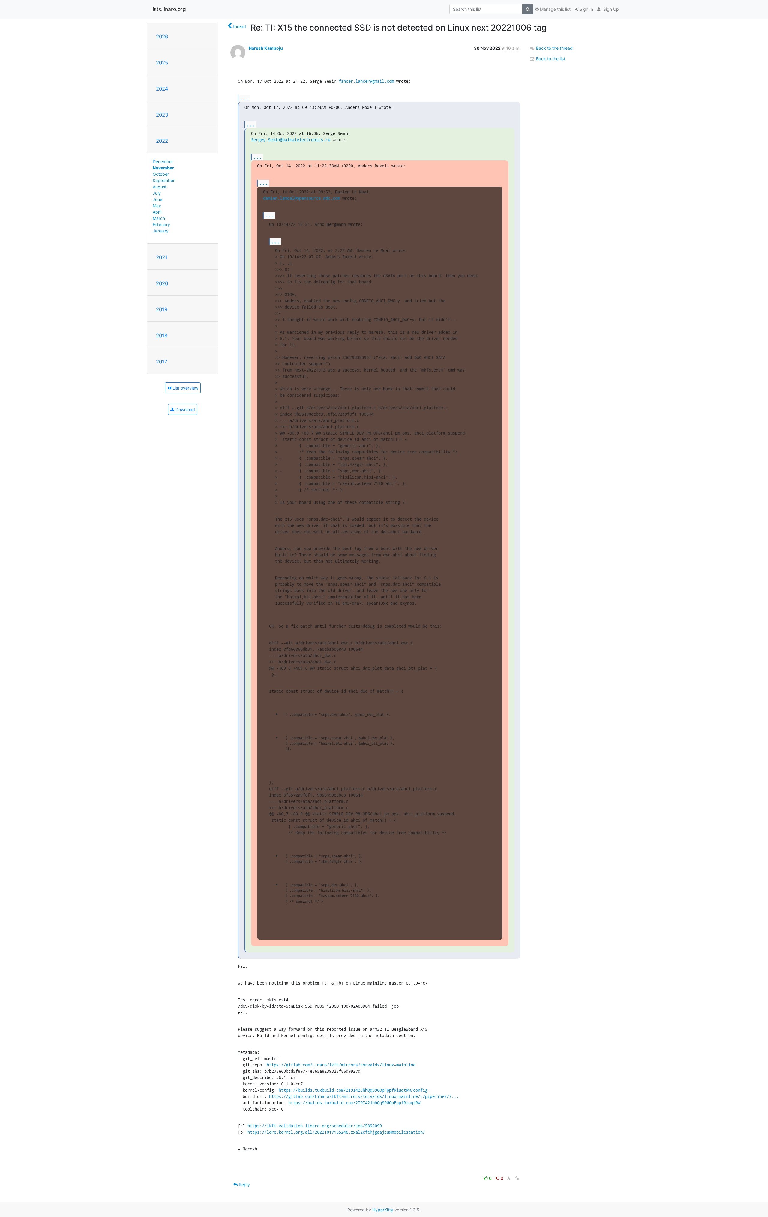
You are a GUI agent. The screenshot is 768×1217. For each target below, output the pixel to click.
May (157, 205)
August (159, 186)
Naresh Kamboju (266, 48)
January (161, 230)
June (157, 199)
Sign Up (610, 9)
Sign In (585, 9)
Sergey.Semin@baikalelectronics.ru (290, 139)
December (163, 161)
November (163, 167)
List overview (184, 387)
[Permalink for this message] (517, 1178)
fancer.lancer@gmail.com (366, 81)
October (161, 174)
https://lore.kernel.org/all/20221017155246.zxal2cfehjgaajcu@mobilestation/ (336, 1132)
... (244, 98)
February (161, 224)
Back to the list (550, 58)
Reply (244, 1184)
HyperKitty (382, 1209)
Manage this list (555, 9)
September (164, 180)
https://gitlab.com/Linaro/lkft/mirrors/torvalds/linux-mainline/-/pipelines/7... (364, 1096)
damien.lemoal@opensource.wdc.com (301, 198)
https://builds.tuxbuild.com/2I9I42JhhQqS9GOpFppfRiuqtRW (354, 1102)
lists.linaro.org (169, 9)
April (157, 211)
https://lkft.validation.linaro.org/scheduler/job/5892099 (315, 1126)
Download (184, 409)
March (159, 218)
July (157, 193)
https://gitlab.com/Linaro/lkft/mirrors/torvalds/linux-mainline (341, 1065)
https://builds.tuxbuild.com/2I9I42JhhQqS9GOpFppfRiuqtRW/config (353, 1090)
